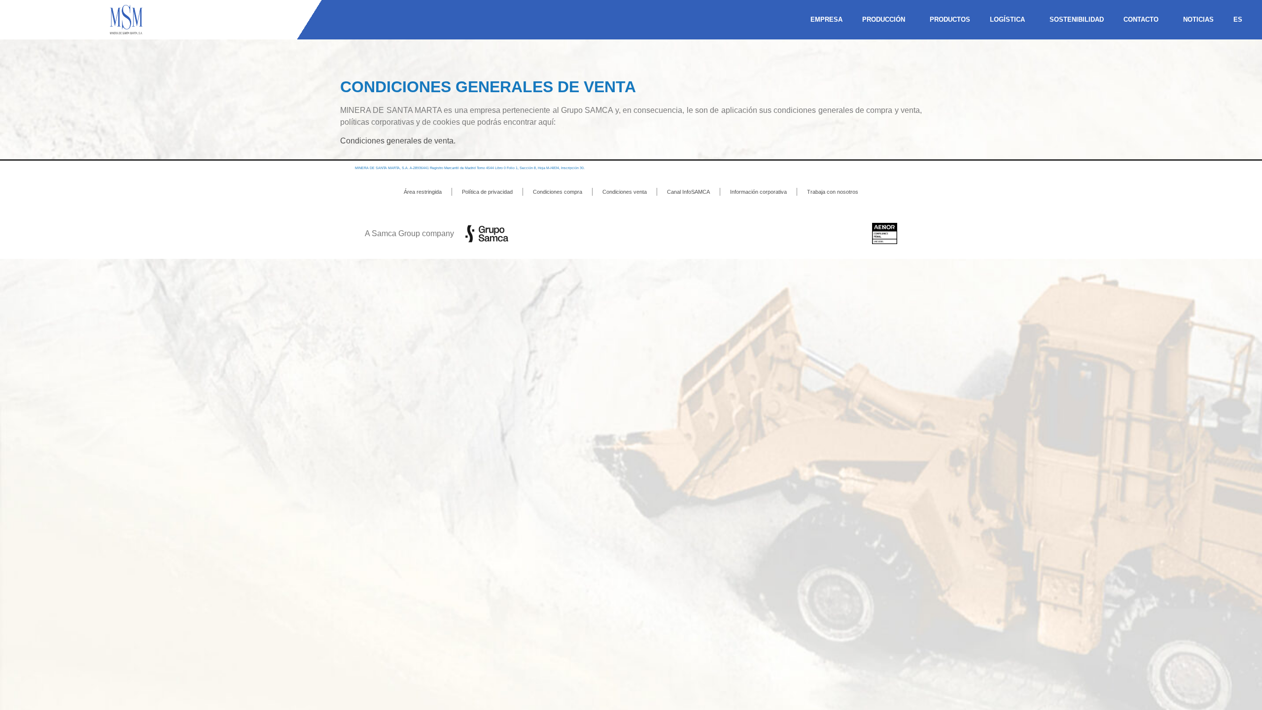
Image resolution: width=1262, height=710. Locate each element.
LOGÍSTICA (1007, 19)
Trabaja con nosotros (832, 192)
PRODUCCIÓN (883, 19)
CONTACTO (1140, 19)
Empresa (826, 19)
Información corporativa (758, 192)
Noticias (1198, 19)
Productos (950, 19)
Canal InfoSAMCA (688, 192)
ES (1237, 19)
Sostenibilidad (1077, 19)
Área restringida (423, 192)
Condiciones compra (557, 192)
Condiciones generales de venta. (398, 141)
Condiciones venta (624, 192)
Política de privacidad (487, 192)
